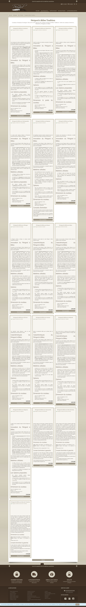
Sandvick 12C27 (18, 96)
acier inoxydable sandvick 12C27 (63, 174)
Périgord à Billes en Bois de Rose (65, 409)
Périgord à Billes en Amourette (43, 409)
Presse (28, 600)
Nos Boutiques (61, 10)
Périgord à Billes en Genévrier (43, 28)
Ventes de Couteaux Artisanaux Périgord (34, 599)
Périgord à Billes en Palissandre (20, 121)
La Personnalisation (72, 10)
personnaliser (23, 98)
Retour (43, 560)
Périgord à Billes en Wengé (20, 225)
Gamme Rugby (29, 593)
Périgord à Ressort (13, 593)
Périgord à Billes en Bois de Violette (20, 502)
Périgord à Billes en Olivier (20, 317)
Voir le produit (20, 115)
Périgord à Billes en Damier (43, 121)
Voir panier (71, 4)
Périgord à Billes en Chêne (66, 121)
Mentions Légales (48, 592)
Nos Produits (44, 10)
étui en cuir (15, 103)
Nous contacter (47, 594)
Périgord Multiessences (14, 591)
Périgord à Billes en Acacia (43, 317)
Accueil (37, 10)
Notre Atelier (53, 10)
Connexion (46, 597)
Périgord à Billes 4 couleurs (20, 28)
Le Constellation (12, 592)
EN (76, 4)
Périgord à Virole (12, 594)
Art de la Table (29, 594)
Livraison (46, 591)
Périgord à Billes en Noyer (43, 225)
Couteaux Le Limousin (31, 591)
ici (77, 604)
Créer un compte (47, 598)
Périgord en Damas (13, 598)
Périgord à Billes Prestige (14, 597)
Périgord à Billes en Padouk (65, 317)
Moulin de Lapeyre (67, 51)
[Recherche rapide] (74, 4)
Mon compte (64, 4)
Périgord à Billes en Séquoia (20, 409)
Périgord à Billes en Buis (65, 225)
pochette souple (23, 103)
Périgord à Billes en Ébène (65, 28)
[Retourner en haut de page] (42, 564)
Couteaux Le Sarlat (13, 599)
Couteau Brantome (30, 592)
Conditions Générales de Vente (50, 593)
